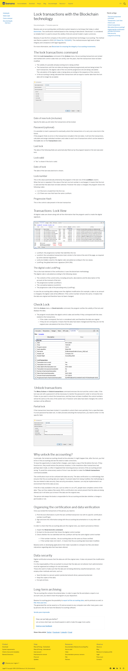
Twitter (49, 632)
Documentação (52, 3)
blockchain (37, 32)
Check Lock (111, 23)
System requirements (8, 649)
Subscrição (6, 16)
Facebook (56, 632)
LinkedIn (64, 632)
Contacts (99, 659)
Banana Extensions (7, 654)
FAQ (66, 657)
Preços (39, 3)
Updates (36, 659)
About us (99, 647)
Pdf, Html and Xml (40, 603)
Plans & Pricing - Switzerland (42, 647)
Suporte (70, 3)
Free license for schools (40, 654)
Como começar (7, 18)
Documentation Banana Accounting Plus (76, 647)
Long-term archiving (114, 35)
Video (66, 652)
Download (32, 3)
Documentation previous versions (74, 654)
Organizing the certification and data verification (116, 30)
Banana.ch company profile (104, 652)
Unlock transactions (114, 25)
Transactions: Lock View (115, 20)
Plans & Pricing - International (42, 649)
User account (37, 652)
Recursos (62, 3)
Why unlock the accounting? (116, 27)
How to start (68, 649)
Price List (36, 657)
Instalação (6, 13)
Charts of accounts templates (10, 652)
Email (70, 632)
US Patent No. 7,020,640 (62, 40)
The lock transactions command (114, 17)
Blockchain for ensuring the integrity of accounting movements (73, 47)
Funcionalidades (22, 3)
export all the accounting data (73, 600)
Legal (98, 654)
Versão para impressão (42, 612)
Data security (112, 33)
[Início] (8, 3)
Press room (100, 657)
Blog (44, 3)
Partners (67, 659)
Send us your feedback (44, 626)
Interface (7, 23)
